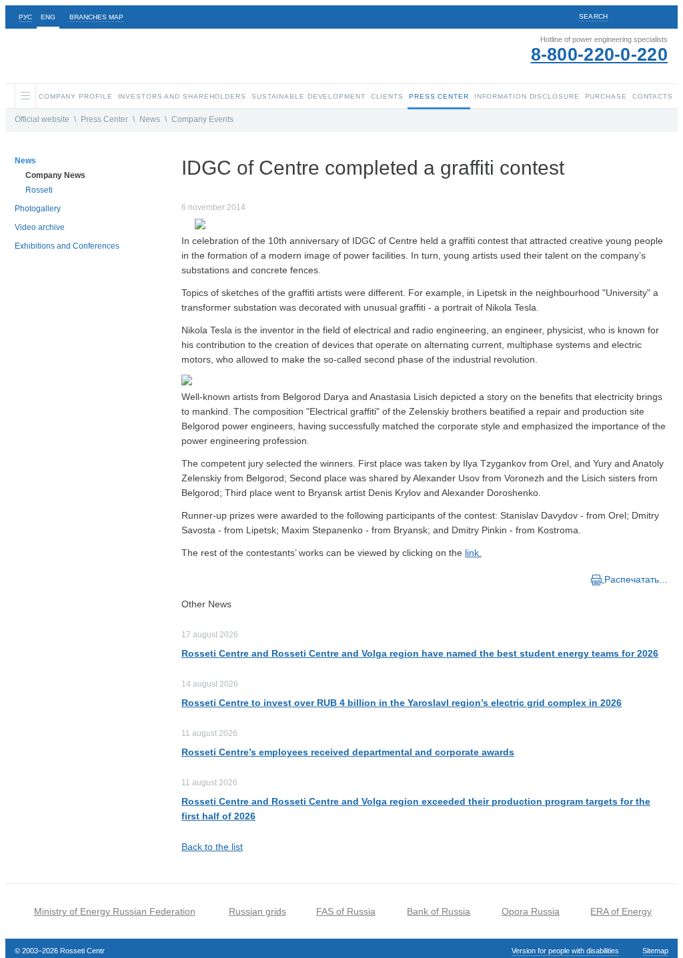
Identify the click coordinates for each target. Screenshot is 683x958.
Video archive (40, 227)
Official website (42, 119)
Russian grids (257, 911)
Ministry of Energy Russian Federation (114, 911)
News (149, 119)
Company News (55, 175)
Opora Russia (531, 911)
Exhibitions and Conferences (67, 246)
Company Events (202, 119)
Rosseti (39, 190)
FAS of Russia (346, 911)
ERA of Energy (621, 911)
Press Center (104, 119)
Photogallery (38, 208)
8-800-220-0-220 (599, 55)
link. (473, 552)
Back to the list (212, 846)
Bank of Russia (438, 911)
